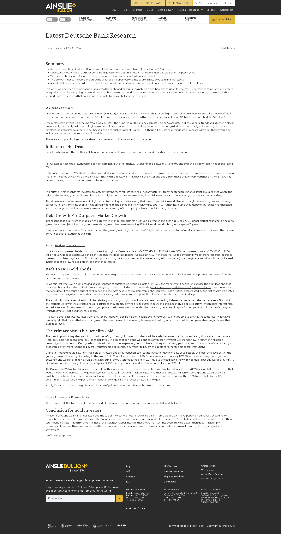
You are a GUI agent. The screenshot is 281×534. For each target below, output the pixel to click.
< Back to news (227, 48)
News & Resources (188, 9)
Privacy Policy (196, 525)
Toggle (52, 19)
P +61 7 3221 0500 (173, 498)
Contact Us (226, 9)
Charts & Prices (224, 19)
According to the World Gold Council (100, 356)
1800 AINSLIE (180, 3)
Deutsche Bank (64, 107)
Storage (137, 9)
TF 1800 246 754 (134, 500)
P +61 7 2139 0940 (210, 500)
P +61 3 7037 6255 (135, 498)
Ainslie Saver (165, 9)
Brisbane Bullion (172, 489)
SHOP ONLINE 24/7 (149, 3)
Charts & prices (208, 465)
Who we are (207, 470)
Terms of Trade (177, 525)
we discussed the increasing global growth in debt (87, 89)
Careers (211, 9)
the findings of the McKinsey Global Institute (110, 422)
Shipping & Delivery (174, 476)
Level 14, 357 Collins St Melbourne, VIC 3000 (137, 494)
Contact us (170, 481)
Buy (114, 9)
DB (113, 113)
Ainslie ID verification (212, 474)
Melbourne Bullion (135, 489)
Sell (126, 9)
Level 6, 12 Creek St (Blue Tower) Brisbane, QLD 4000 (180, 494)
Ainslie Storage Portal (212, 478)
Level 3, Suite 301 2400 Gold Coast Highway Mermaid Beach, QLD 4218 (215, 495)
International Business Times (72, 397)
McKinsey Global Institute (70, 245)
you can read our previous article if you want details (180, 287)
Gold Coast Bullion (210, 489)
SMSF (150, 9)
